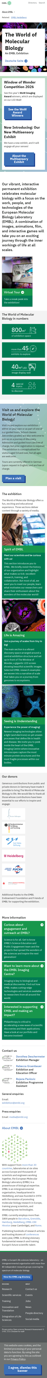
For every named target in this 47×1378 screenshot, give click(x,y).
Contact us (31, 1289)
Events (29, 1295)
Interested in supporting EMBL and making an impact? (20, 1011)
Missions (5, 1284)
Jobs (28, 1301)
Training (6, 1301)
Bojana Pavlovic (25, 1079)
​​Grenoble (35, 1219)
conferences (32, 1234)
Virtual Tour (12, 292)
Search (42, 3)
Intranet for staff (17, 1331)
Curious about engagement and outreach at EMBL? (17, 929)
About (27, 1284)
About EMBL (7, 12)
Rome (38, 1225)
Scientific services (11, 1295)
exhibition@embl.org (13, 1103)
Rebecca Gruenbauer (29, 1066)
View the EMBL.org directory (17, 1277)
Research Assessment (33, 1329)
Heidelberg (19, 1222)
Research (7, 1289)
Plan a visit (13, 478)
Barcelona (23, 1219)
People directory (34, 1313)
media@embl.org (18, 1117)
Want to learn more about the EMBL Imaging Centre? (21, 970)
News (28, 1307)
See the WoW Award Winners (17, 112)
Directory (32, 3)
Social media (32, 1319)
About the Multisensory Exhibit (19, 159)
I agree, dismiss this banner (22, 1369)
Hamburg (7, 1222)
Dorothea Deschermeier (30, 1056)
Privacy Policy (18, 1359)
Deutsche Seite (14, 61)
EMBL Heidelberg (18, 18)
